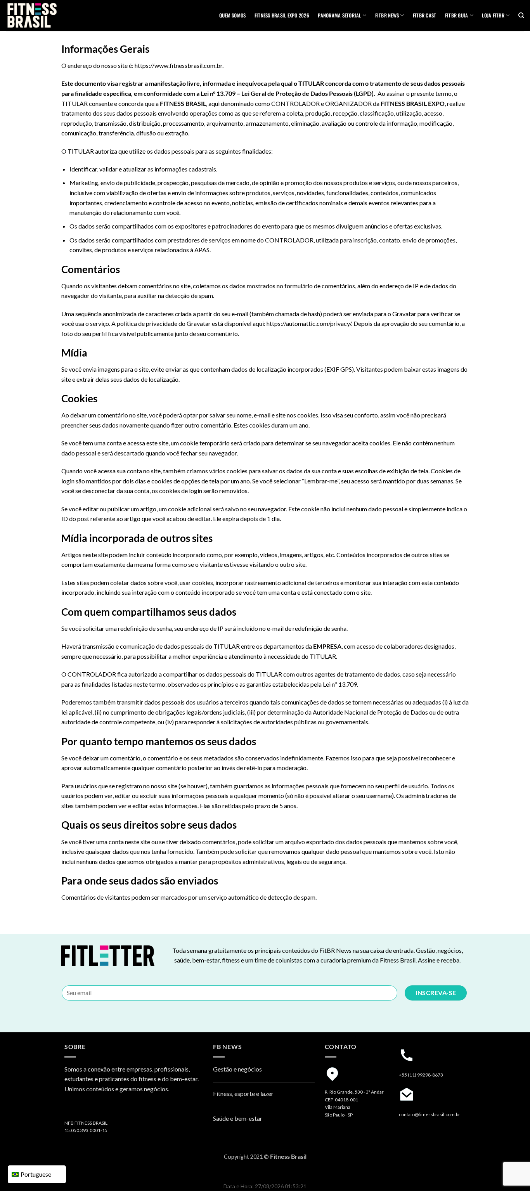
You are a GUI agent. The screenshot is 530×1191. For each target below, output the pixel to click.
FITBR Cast (424, 15)
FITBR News (387, 15)
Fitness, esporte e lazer (243, 1093)
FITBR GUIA (456, 15)
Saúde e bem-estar (237, 1118)
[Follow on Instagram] (71, 1109)
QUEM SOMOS (232, 15)
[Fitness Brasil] (44, 15)
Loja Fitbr (493, 15)
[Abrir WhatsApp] (510, 1171)
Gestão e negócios (237, 1069)
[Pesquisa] (521, 15)
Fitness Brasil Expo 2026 (282, 15)
